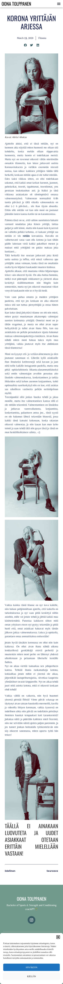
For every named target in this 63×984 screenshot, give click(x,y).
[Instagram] (31, 920)
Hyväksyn (31, 967)
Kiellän (31, 976)
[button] (58, 937)
